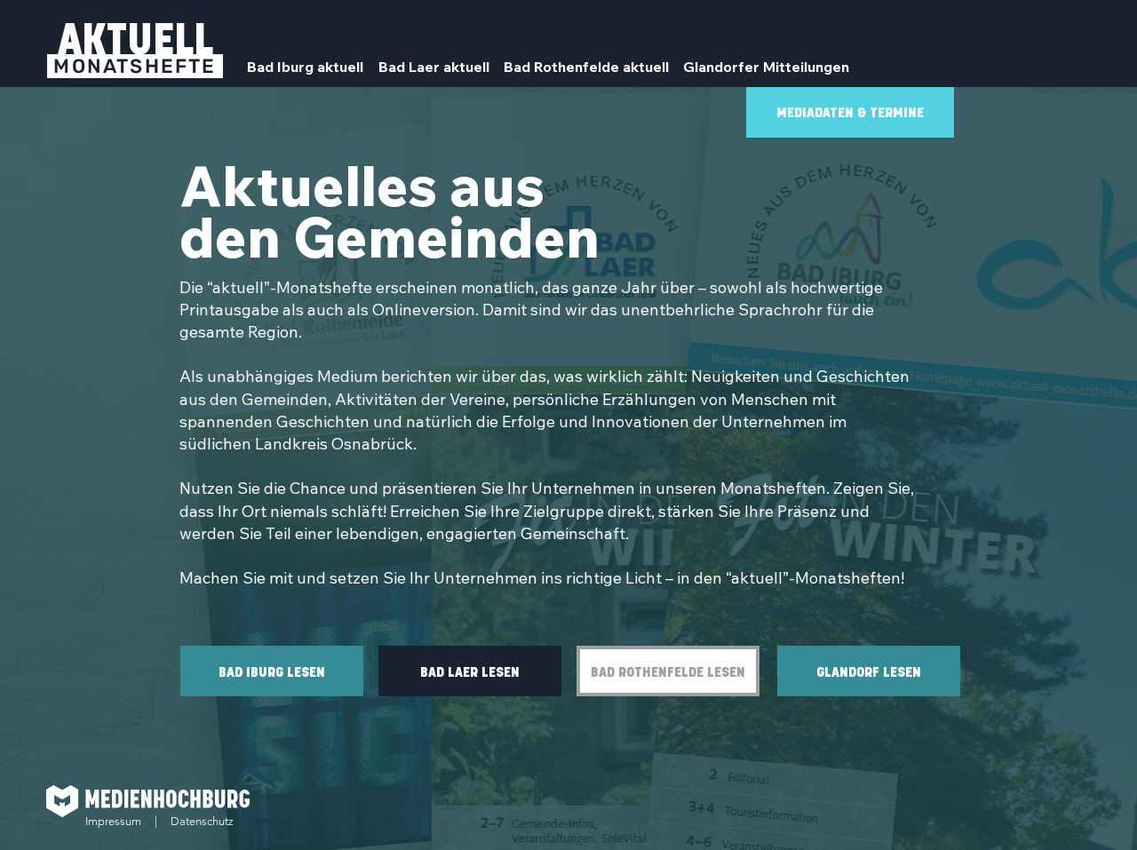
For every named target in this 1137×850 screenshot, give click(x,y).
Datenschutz (202, 821)
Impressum (113, 821)
